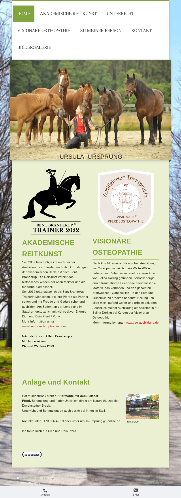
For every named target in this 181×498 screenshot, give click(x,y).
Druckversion (31, 478)
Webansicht (156, 482)
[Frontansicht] (142, 406)
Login (160, 478)
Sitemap (48, 478)
